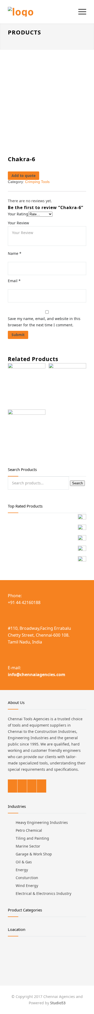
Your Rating (18, 213)
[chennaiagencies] (43, 12)
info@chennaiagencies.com (36, 674)
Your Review (18, 222)
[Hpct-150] (26, 432)
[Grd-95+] (67, 386)
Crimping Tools (37, 182)
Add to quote (23, 175)
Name (14, 253)
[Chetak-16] (26, 386)
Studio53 (58, 1002)
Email (14, 280)
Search (77, 483)
